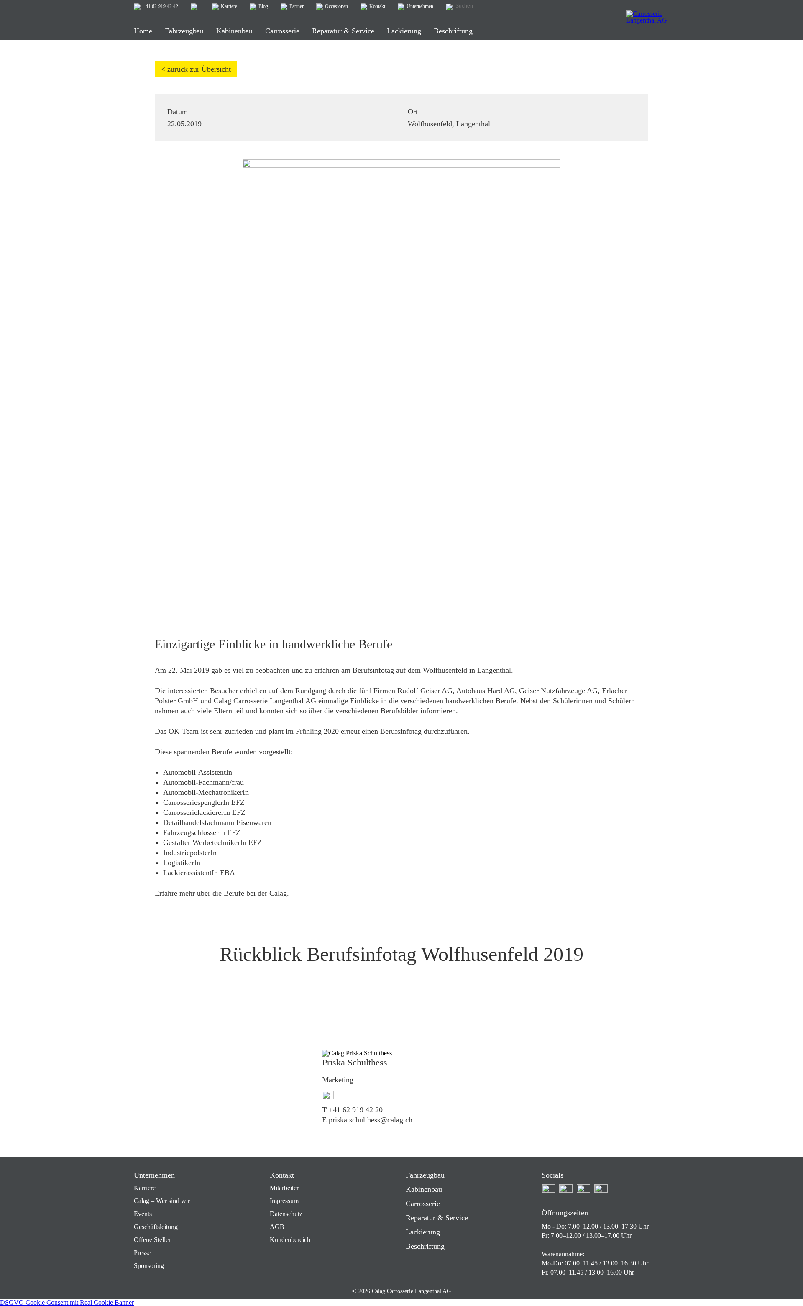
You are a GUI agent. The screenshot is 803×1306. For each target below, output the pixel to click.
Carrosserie (423, 1203)
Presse (142, 1252)
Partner (296, 6)
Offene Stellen (153, 1239)
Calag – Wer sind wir (162, 1200)
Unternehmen (420, 6)
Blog (263, 6)
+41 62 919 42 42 (160, 6)
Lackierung (423, 1232)
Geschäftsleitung (156, 1226)
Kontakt (377, 6)
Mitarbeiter (284, 1187)
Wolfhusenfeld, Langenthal (449, 124)
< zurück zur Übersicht (196, 69)
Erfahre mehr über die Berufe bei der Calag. (222, 893)
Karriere (229, 6)
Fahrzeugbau (425, 1175)
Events (143, 1213)
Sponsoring (149, 1265)
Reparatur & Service (437, 1218)
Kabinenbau (424, 1189)
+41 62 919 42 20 (356, 1110)
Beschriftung (425, 1246)
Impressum (284, 1200)
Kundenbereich (290, 1239)
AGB (277, 1226)
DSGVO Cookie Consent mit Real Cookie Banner (67, 1302)
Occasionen (336, 6)
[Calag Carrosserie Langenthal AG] (647, 23)
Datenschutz (286, 1213)
